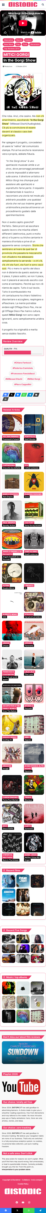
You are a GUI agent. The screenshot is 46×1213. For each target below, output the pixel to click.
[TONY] (23, 909)
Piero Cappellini (23, 384)
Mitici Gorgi (34, 379)
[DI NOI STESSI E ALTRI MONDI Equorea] (34, 753)
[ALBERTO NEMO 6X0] (12, 602)
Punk (25, 44)
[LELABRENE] (8, 988)
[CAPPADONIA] (23, 1016)
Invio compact (37, 1180)
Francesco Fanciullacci (23, 373)
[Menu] (3, 5)
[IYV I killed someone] (34, 453)
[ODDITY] (8, 909)
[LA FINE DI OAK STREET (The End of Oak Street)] (23, 881)
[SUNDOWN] (8, 895)
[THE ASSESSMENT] (37, 895)
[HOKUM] (37, 881)
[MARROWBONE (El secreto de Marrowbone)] (23, 895)
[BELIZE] (37, 1002)
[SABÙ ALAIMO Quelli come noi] (34, 539)
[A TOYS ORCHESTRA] (8, 1016)
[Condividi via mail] (35, 395)
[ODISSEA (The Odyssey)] (37, 909)
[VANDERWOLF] (37, 958)
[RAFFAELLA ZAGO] (37, 948)
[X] (11, 395)
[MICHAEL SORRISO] (23, 958)
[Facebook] (4, 395)
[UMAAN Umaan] (12, 630)
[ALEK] (37, 938)
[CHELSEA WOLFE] (23, 988)
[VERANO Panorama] (34, 630)
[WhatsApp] (23, 395)
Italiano (28, 40)
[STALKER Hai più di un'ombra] (34, 602)
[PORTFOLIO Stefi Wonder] (34, 424)
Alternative (8, 40)
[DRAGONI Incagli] (12, 753)
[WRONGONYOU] (8, 948)
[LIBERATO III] (34, 573)
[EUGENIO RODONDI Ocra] (34, 481)
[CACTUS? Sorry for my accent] (34, 510)
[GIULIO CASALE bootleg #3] (12, 725)
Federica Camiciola (23, 368)
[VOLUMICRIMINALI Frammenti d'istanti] (12, 424)
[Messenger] (17, 395)
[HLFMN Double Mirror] (12, 573)
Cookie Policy (23, 1184)
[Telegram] (29, 395)
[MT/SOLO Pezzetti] (34, 693)
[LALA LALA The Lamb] (34, 659)
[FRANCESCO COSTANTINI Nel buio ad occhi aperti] (12, 659)
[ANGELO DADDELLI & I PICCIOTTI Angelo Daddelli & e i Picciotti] (12, 539)
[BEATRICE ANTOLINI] (23, 1002)
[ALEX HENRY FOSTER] (8, 958)
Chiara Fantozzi (23, 362)
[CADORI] (8, 1002)
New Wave (8, 44)
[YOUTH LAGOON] (37, 988)
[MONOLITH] (8, 881)
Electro (19, 40)
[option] (23, 1052)
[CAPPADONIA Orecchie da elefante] (12, 453)
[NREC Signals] (34, 725)
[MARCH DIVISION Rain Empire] (12, 481)
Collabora (26, 1180)
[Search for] (43, 5)
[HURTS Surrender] (34, 813)
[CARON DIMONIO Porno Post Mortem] (12, 785)
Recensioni (35, 44)
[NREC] (37, 1016)
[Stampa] (4, 399)
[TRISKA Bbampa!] (34, 785)
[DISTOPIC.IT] (23, 4)
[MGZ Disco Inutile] (12, 813)
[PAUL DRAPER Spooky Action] (12, 510)
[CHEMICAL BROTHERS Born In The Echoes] (12, 842)
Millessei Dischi (14, 379)
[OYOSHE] (23, 938)
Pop (18, 44)
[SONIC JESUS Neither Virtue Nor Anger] (34, 842)
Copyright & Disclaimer (11, 1180)
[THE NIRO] (23, 948)
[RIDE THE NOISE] (8, 938)
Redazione (8, 66)
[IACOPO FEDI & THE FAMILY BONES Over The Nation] (12, 693)
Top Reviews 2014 (11, 48)
